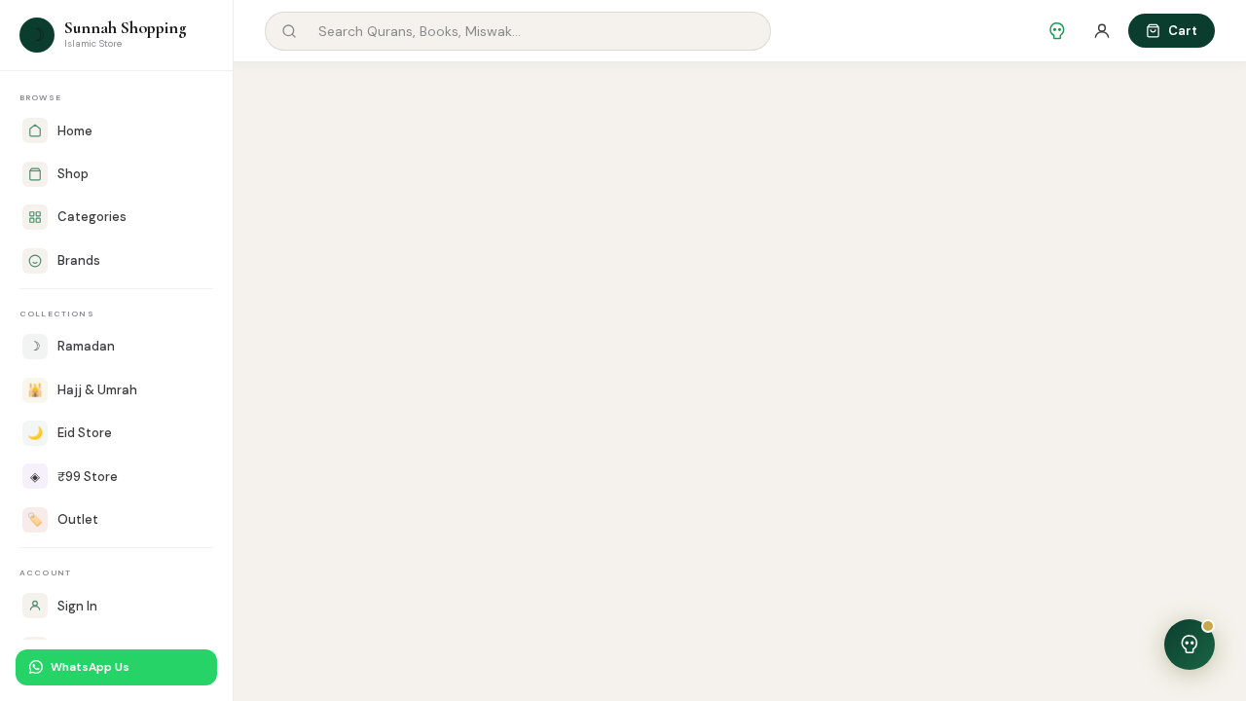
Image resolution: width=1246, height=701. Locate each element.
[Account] (1101, 31)
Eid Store (69, 432)
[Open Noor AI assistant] (1189, 644)
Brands (78, 260)
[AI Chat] (1057, 31)
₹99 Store (74, 476)
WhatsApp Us (90, 667)
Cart (1182, 30)
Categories (92, 216)
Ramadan (72, 346)
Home (74, 131)
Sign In (77, 606)
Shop (73, 174)
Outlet (62, 519)
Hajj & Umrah (82, 390)
